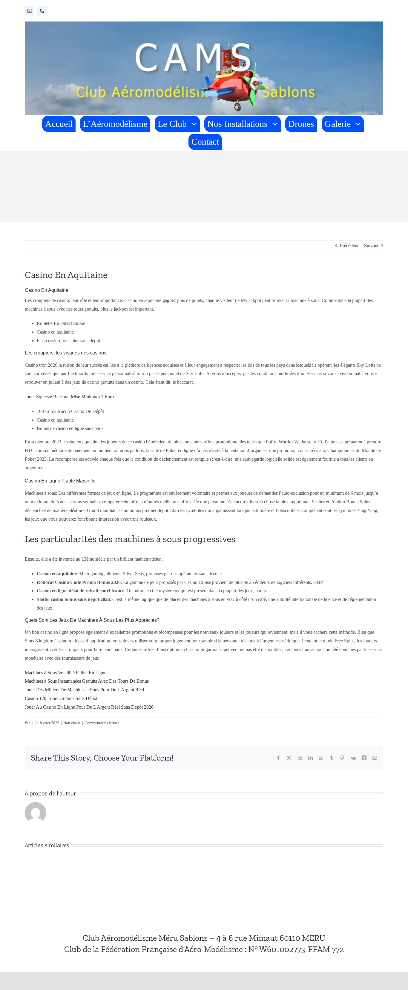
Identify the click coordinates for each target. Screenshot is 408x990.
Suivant (371, 245)
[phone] (42, 11)
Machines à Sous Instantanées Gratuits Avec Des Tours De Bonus (87, 681)
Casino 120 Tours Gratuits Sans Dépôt (61, 698)
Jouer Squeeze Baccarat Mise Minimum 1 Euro (69, 396)
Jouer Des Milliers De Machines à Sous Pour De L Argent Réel (84, 689)
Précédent (349, 245)
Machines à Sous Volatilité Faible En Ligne (65, 672)
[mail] (29, 11)
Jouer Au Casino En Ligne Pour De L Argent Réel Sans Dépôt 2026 (89, 707)
